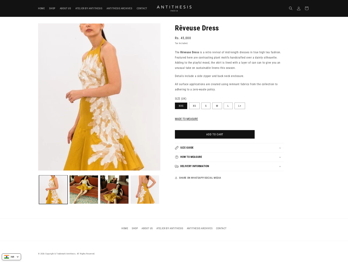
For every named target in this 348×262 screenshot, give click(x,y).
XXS (181, 105)
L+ (239, 105)
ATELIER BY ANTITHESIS (169, 228)
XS (194, 105)
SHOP (135, 228)
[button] (291, 8)
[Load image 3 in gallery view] (114, 189)
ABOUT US (147, 228)
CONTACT (221, 228)
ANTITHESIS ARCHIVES (199, 228)
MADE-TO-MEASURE (186, 118)
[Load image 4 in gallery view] (144, 189)
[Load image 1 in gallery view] (53, 189)
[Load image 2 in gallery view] (83, 189)
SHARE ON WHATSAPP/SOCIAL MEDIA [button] (200, 177)
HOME (124, 228)
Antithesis (70, 254)
